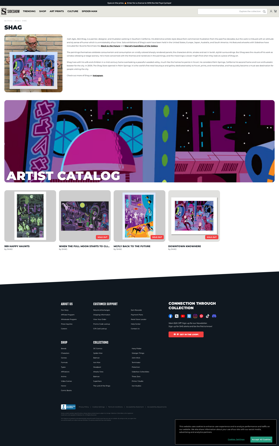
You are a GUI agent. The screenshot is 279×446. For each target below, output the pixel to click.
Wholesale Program (69, 319)
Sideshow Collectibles (140, 372)
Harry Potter (136, 348)
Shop (42, 11)
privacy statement (96, 420)
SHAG (24, 21)
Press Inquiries (66, 324)
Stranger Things (138, 353)
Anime (63, 376)
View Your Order (99, 319)
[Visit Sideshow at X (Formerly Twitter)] (177, 316)
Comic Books (66, 390)
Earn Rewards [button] (136, 310)
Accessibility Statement (135, 407)
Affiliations (65, 372)
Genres (64, 358)
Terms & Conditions (115, 407)
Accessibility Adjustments (157, 407)
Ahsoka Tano (98, 372)
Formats (64, 362)
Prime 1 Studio (137, 381)
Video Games (66, 381)
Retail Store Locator (138, 319)
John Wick (136, 358)
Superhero (97, 381)
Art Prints (57, 11)
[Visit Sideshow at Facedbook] (170, 316)
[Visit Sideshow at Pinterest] (201, 316)
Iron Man (96, 362)
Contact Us (135, 329)
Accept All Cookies (261, 439)
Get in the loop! (189, 334)
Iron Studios (136, 386)
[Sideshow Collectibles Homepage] (10, 11)
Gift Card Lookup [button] (100, 329)
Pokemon (136, 367)
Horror (63, 386)
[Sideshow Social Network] (189, 316)
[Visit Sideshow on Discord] (214, 316)
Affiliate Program (68, 315)
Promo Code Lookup (101, 324)
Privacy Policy (84, 407)
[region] (226, 432)
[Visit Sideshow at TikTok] (208, 316)
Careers (64, 329)
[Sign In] (271, 11)
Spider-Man (89, 11)
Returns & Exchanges (101, 310)
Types (63, 367)
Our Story (64, 310)
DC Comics (97, 348)
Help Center (136, 324)
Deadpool (97, 367)
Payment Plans (137, 315)
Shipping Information (101, 315)
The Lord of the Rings (101, 386)
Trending (29, 11)
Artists (17, 21)
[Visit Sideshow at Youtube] (183, 316)
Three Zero (136, 376)
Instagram (98, 75)
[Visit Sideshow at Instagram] (195, 316)
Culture (72, 11)
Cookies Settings (98, 407)
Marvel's (129, 46)
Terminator (136, 362)
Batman (96, 358)
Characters (65, 353)
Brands (63, 348)
